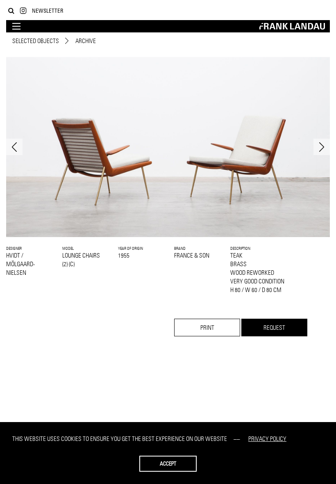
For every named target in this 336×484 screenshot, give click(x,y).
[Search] (11, 11)
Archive (85, 40)
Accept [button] (168, 463)
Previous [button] (14, 147)
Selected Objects (35, 40)
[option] (168, 147)
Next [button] (321, 147)
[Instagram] (23, 10)
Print (207, 327)
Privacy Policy (267, 438)
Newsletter (47, 10)
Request (274, 327)
